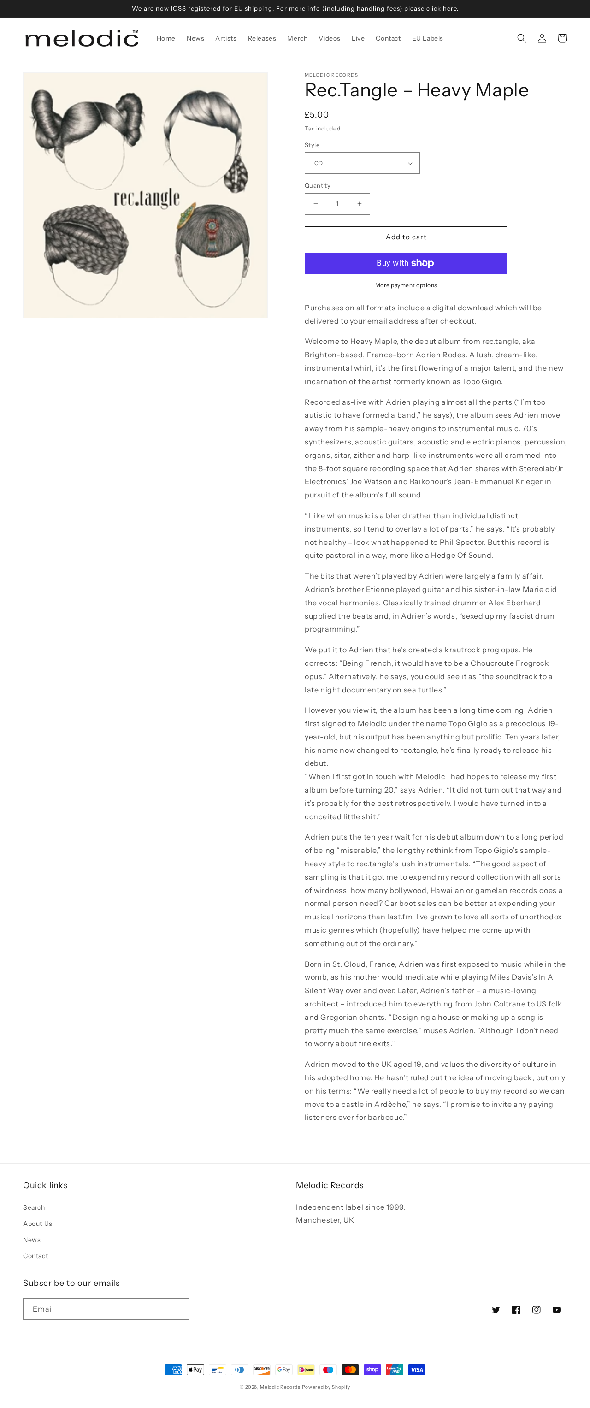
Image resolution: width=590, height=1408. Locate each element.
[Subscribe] (178, 1309)
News (32, 1240)
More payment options (406, 285)
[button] (522, 38)
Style (312, 144)
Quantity (317, 185)
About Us (38, 1223)
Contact (35, 1256)
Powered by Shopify (326, 1387)
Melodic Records (280, 1387)
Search (34, 1207)
